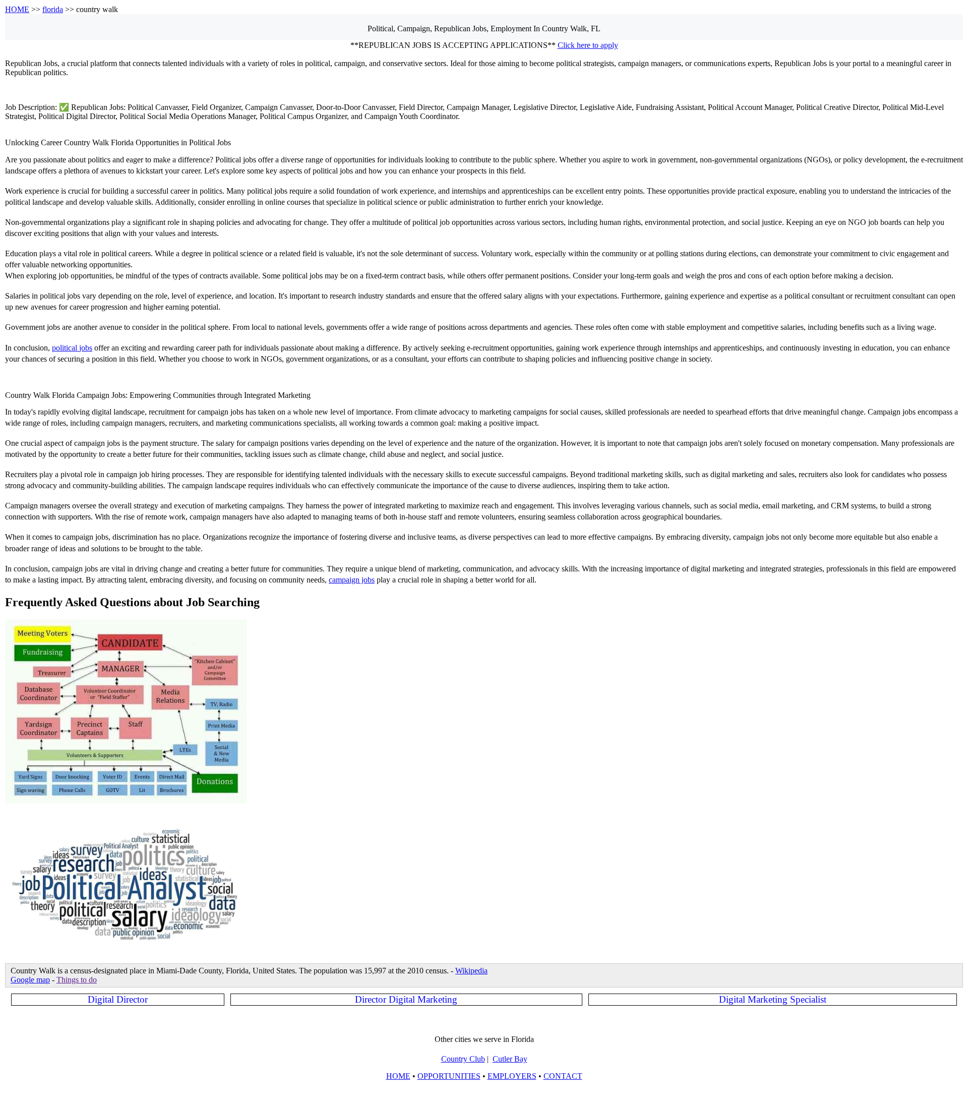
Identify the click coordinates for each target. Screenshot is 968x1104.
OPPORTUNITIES (448, 1076)
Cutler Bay (510, 1059)
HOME (17, 9)
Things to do (76, 979)
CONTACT (562, 1076)
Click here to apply (588, 45)
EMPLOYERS (512, 1076)
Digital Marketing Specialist (772, 999)
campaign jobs (352, 579)
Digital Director (118, 999)
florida (52, 9)
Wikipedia (471, 970)
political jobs (72, 347)
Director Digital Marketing (406, 999)
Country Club (463, 1059)
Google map (30, 979)
